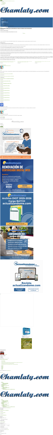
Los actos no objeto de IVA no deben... (5, 85)
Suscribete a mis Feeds (5, 359)
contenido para (3, 405)
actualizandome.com (8, 370)
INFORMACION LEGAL (3, 2)
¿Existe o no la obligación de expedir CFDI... (6, 83)
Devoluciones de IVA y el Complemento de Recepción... (7, 78)
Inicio (2, 399)
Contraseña (1, 124)
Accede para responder (2, 110)
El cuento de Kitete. (3, 361)
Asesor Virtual (2, 21)
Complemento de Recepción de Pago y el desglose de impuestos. (7, 363)
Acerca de (2, 19)
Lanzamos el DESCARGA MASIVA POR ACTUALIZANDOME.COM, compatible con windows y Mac (11, 362)
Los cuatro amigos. (3, 360)
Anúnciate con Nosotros (3, 384)
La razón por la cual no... (2, 412)
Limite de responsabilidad (5, 400)
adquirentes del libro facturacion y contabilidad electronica (9, 389)
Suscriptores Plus (4, 25)
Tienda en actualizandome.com (5, 24)
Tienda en (2, 386)
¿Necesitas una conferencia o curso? (5, 385)
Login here (8, 429)
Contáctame (2, 22)
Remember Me (2, 125)
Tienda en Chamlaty (5, 404)
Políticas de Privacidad (4, 3)
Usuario (1, 123)
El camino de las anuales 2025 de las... (5, 90)
